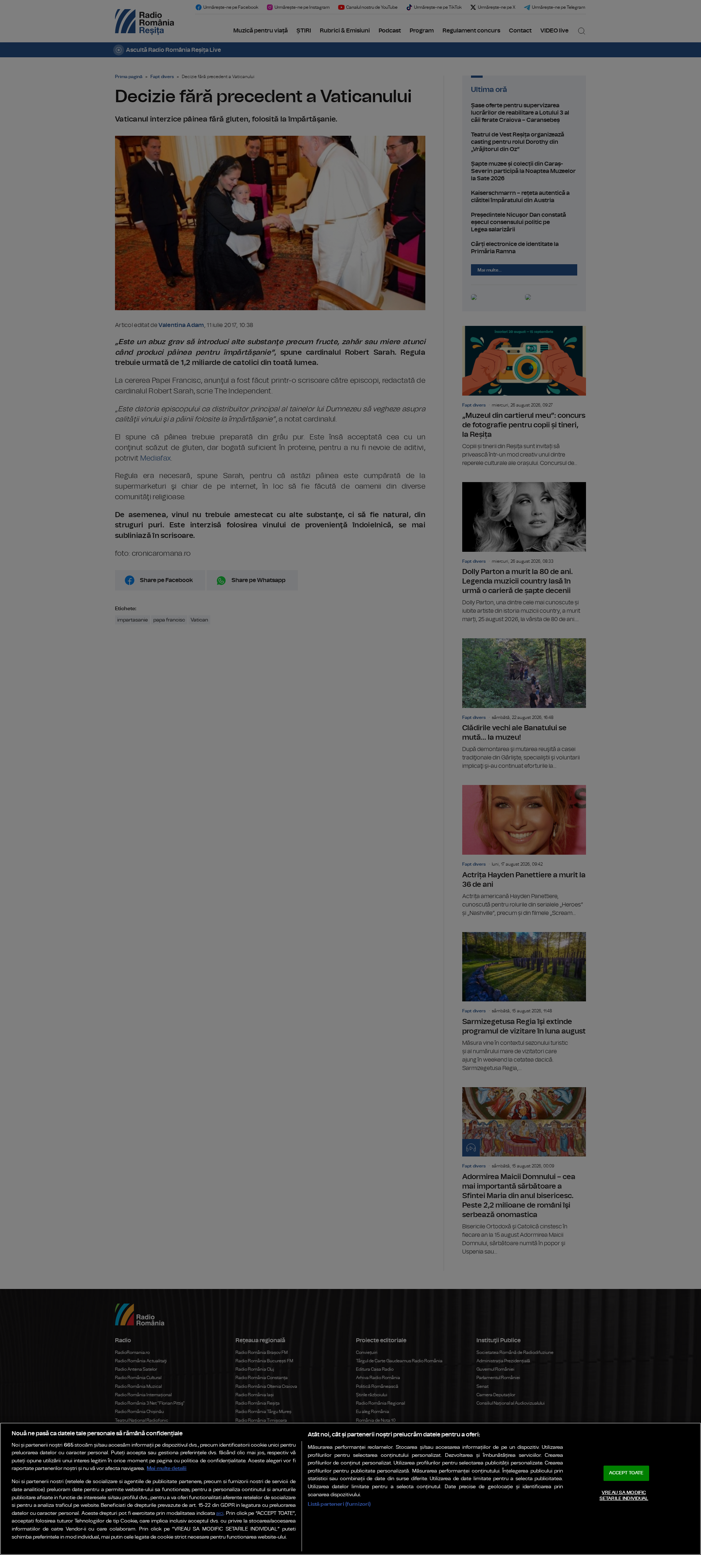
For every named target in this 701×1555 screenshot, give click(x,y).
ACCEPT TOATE (626, 1473)
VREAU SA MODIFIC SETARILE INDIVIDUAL (624, 1495)
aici (219, 1513)
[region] (350, 1489)
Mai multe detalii (167, 1468)
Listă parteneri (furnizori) (339, 1504)
